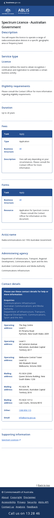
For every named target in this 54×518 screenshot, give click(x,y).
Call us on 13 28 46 (24, 513)
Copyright (16, 497)
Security (32, 502)
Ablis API (43, 502)
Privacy (21, 502)
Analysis (20, 506)
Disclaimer (30, 497)
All (20, 149)
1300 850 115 (25, 410)
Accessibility (9, 502)
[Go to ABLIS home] (15, 11)
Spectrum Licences (11, 440)
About (5, 497)
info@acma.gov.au (27, 417)
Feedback (32, 506)
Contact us (8, 506)
